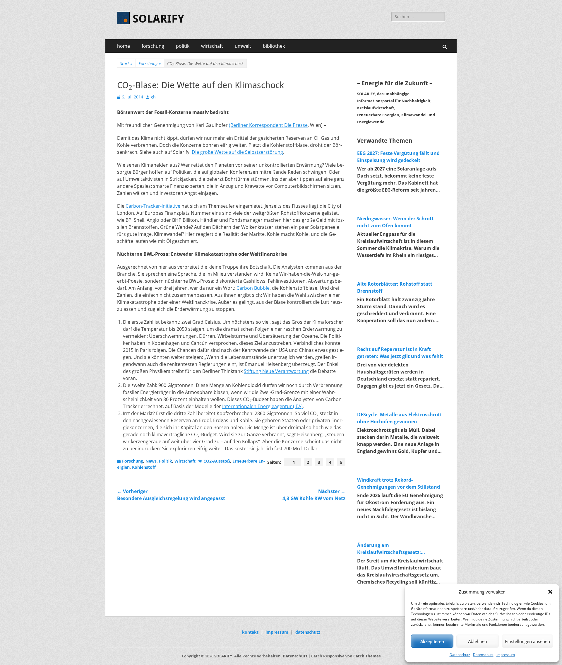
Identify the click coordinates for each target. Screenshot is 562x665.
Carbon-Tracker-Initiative (153, 206)
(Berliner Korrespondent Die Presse (268, 125)
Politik (165, 461)
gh (153, 97)
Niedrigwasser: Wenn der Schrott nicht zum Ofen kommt (395, 222)
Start (126, 63)
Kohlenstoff (144, 467)
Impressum (505, 654)
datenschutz (307, 632)
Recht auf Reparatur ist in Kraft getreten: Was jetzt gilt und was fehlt (400, 352)
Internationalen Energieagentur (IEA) (262, 406)
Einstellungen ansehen (527, 641)
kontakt (250, 632)
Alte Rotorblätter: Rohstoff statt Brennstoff (394, 287)
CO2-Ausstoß (216, 461)
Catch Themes (367, 656)
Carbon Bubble (253, 288)
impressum (276, 632)
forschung (153, 46)
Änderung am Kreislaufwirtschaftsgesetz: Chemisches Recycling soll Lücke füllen (394, 549)
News (151, 461)
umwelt (243, 46)
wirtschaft (212, 46)
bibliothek (274, 46)
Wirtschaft (185, 461)
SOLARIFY (158, 18)
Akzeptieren (432, 641)
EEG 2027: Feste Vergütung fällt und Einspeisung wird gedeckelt (398, 156)
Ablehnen (477, 641)
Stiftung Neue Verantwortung (276, 371)
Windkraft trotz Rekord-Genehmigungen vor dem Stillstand (398, 483)
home (123, 46)
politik (182, 46)
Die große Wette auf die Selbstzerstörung (237, 152)
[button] (550, 592)
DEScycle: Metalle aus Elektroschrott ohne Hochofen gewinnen (399, 418)
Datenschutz (460, 654)
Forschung (150, 63)
